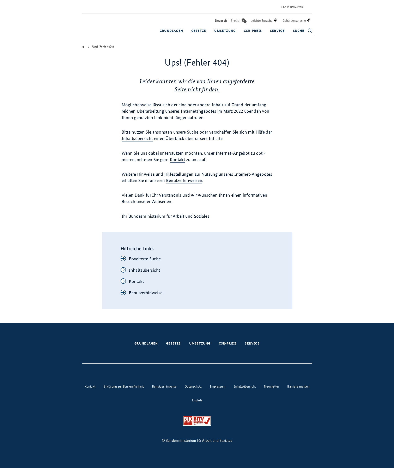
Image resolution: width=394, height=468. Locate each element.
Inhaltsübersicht (137, 138)
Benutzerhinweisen (184, 180)
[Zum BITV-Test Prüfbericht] (197, 421)
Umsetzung (225, 31)
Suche (193, 132)
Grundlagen (171, 31)
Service (277, 31)
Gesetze (198, 31)
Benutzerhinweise (146, 292)
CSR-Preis (253, 31)
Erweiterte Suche (145, 258)
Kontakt (177, 159)
